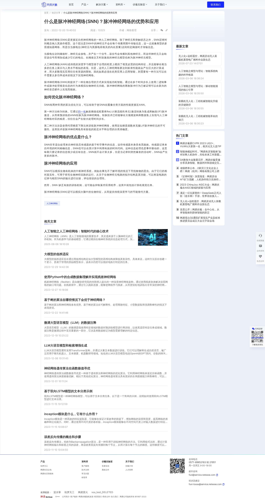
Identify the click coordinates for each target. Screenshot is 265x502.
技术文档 (85, 470)
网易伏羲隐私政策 (86, 496)
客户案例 (85, 466)
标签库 (84, 477)
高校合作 (105, 470)
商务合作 (106, 496)
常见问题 (85, 473)
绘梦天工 (44, 466)
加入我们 (114, 496)
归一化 (82, 111)
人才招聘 (129, 470)
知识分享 (56, 12)
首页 (46, 12)
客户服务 (74, 496)
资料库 (85, 461)
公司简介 (65, 496)
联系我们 (216, 4)
